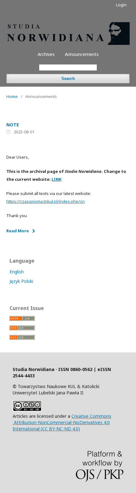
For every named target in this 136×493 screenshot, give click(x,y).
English (16, 272)
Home (12, 96)
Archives (46, 54)
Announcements (82, 54)
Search (68, 78)
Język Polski (21, 281)
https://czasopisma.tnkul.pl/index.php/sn (45, 201)
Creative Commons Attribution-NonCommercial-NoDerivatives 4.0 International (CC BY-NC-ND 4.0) (62, 422)
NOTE (12, 125)
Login (121, 5)
